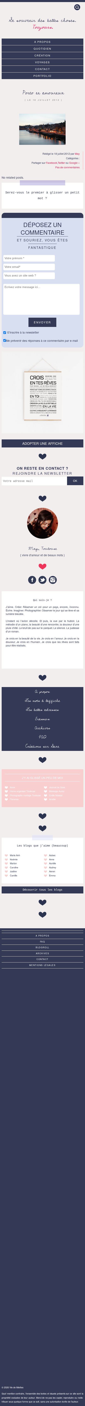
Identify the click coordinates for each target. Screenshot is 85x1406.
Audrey (52, 867)
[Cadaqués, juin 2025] (42, 1266)
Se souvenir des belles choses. (42, 22)
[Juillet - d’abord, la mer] (42, 1039)
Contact (42, 69)
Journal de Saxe (57, 787)
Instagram (53, 580)
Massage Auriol (56, 791)
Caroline (14, 867)
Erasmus (42, 719)
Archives (42, 728)
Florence (14, 799)
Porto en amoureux (43, 92)
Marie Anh (15, 855)
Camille (13, 875)
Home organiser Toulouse (22, 791)
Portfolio (42, 75)
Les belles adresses (42, 709)
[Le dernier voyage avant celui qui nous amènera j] (42, 1221)
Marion (13, 863)
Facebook (51, 162)
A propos (42, 41)
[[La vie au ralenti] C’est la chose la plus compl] (42, 994)
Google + (74, 162)
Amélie (52, 799)
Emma (52, 875)
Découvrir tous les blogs (42, 889)
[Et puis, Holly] (42, 1357)
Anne (12, 787)
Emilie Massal (55, 795)
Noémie (14, 859)
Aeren (52, 871)
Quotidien (42, 48)
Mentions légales (42, 965)
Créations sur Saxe (42, 746)
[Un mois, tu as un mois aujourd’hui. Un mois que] (42, 1085)
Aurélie (52, 863)
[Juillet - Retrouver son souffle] (42, 1311)
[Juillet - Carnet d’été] (42, 1176)
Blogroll (42, 947)
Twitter (61, 162)
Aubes (52, 855)
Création (42, 55)
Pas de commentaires (67, 167)
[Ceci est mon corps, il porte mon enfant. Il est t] (42, 1130)
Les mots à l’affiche (42, 700)
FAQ (42, 737)
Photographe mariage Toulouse (25, 795)
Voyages (42, 62)
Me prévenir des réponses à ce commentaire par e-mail (42, 340)
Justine (13, 871)
